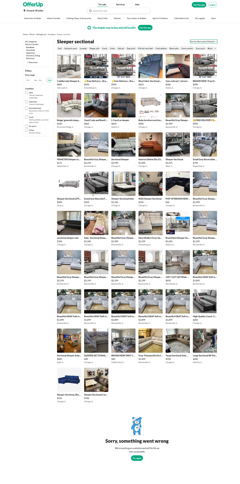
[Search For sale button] (90, 10)
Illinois (32, 34)
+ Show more (32, 62)
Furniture (51, 34)
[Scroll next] (215, 48)
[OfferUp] (33, 4)
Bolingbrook (41, 34)
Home (25, 34)
